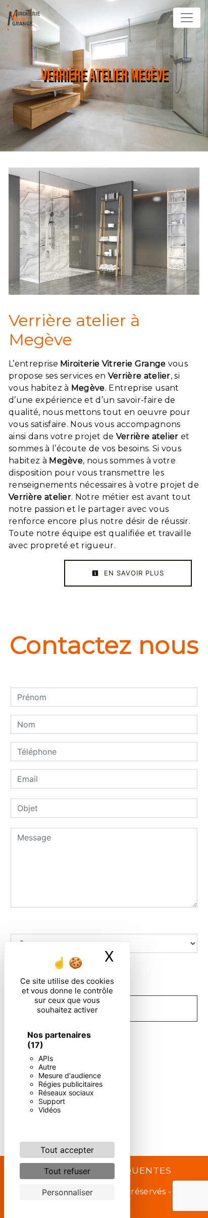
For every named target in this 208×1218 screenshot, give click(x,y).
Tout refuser (67, 1171)
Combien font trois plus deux (66, 924)
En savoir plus (132, 573)
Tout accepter (67, 1150)
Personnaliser (67, 1192)
